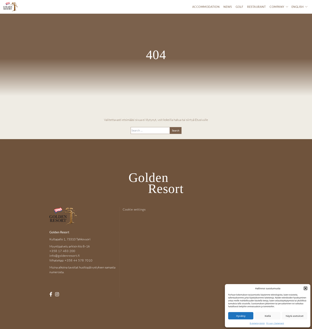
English (298, 6)
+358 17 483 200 (62, 251)
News (227, 6)
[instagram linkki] (58, 295)
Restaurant (256, 6)
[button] (305, 288)
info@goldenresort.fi (64, 256)
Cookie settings (134, 209)
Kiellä (268, 315)
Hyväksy (241, 315)
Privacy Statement (275, 323)
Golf (239, 6)
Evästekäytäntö (257, 323)
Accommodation (206, 6)
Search (175, 130)
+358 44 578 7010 (78, 260)
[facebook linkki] (51, 295)
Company (277, 6)
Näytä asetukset (294, 315)
